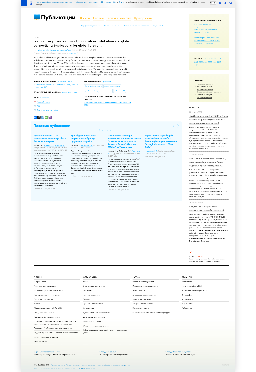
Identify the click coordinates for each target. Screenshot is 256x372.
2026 (210, 58)
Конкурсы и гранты (141, 308)
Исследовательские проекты (145, 286)
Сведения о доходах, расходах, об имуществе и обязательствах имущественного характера (55, 322)
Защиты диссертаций (142, 299)
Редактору (225, 364)
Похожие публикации (52, 125)
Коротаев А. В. (73, 53)
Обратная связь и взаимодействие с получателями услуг (105, 331)
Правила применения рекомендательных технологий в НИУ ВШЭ (59, 369)
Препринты (143, 18)
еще (196, 64)
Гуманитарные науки (205, 84)
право (217, 40)
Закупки (37, 303)
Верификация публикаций (90, 26)
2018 (219, 62)
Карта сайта (90, 369)
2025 (214, 58)
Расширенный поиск (111, 26)
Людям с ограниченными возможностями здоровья (56, 332)
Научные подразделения (143, 281)
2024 (219, 58)
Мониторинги (139, 290)
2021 (205, 62)
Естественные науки (205, 86)
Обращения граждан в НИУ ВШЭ (48, 308)
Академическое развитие (144, 303)
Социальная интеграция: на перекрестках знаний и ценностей (206, 208)
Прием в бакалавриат (92, 295)
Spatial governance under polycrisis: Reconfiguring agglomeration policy (83, 138)
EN (214, 3)
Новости (194, 107)
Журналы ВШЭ (188, 303)
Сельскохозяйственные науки (209, 92)
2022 (201, 62)
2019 (215, 62)
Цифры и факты (40, 281)
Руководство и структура (45, 286)
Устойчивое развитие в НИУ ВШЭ (48, 290)
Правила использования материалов (136, 26)
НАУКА (136, 277)
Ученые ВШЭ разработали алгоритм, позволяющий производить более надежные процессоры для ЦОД (207, 162)
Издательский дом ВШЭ (192, 286)
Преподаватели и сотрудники (47, 295)
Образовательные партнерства (96, 326)
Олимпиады (88, 290)
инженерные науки (201, 35)
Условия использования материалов (80, 365)
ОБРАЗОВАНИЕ (91, 277)
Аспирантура (88, 308)
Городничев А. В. (87, 145)
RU (211, 3)
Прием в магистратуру (93, 303)
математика (199, 40)
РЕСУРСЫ (187, 277)
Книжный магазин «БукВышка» (194, 290)
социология (199, 43)
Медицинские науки (205, 89)
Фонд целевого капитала (44, 312)
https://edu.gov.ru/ (107, 351)
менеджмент (209, 40)
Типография (187, 295)
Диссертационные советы (144, 295)
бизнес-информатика (202, 24)
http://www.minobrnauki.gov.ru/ (47, 351)
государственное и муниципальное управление (205, 28)
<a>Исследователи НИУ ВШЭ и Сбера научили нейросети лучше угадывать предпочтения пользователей (208, 119)
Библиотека (187, 281)
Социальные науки (204, 94)
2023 (196, 62)
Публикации (58, 17)
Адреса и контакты (58, 365)
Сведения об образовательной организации (53, 328)
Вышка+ (86, 299)
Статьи (98, 18)
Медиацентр (187, 299)
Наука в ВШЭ (158, 26)
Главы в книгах (118, 18)
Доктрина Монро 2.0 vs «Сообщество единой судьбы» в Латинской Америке (50, 138)
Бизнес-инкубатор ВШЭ (93, 321)
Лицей (86, 281)
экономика (209, 43)
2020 (210, 62)
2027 (205, 58)
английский (44, 98)
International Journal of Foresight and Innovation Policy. (53, 50)
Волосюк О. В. (49, 145)
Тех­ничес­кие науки (204, 97)
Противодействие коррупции (47, 317)
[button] (99, 130)
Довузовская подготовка (94, 286)
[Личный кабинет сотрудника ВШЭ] (225, 3)
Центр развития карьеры (94, 317)
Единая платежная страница (46, 337)
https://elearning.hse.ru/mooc (178, 351)
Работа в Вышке (40, 341)
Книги (85, 18)
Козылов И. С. (60, 145)
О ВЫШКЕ (39, 277)
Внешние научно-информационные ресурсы (151, 312)
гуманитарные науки (202, 32)
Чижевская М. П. (151, 151)
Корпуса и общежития (43, 299)
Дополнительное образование (96, 312)
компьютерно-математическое (206, 37)
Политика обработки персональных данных (113, 365)
